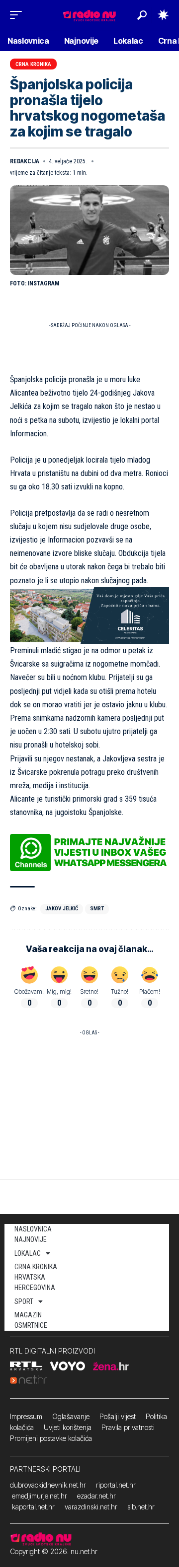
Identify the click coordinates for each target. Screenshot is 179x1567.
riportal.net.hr (116, 1485)
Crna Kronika (33, 64)
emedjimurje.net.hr (39, 1496)
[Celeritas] (89, 614)
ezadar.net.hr (96, 1496)
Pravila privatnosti (128, 1427)
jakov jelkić (61, 908)
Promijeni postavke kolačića (51, 1438)
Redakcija (24, 161)
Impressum (26, 1416)
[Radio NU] (89, 14)
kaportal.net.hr (33, 1506)
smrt (97, 908)
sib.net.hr (141, 1506)
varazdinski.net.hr (91, 1506)
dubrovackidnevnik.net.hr (48, 1485)
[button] (18, 15)
